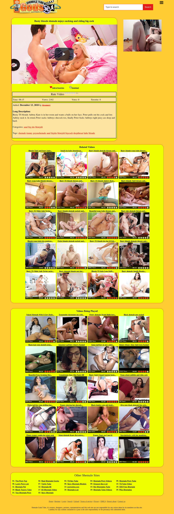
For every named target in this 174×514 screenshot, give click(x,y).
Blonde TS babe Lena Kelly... (102, 271)
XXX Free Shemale (127, 487)
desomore (46, 105)
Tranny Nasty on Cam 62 (102, 435)
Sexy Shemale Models (76, 484)
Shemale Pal (20, 487)
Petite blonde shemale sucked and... (71, 241)
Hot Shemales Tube (101, 487)
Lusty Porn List (22, 484)
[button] (64, 54)
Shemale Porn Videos (102, 481)
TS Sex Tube (72, 481)
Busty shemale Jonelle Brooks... (134, 271)
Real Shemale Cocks (50, 481)
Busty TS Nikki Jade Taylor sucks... (40, 271)
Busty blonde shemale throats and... (103, 151)
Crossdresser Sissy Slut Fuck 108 (71, 375)
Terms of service (86, 501)
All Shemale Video (49, 490)
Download (75, 88)
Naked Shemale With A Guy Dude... (40, 315)
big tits (31, 126)
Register (57, 501)
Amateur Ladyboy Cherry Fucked (71, 345)
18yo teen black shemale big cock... (133, 405)
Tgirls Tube (46, 484)
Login (64, 501)
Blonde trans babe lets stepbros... (40, 241)
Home (51, 501)
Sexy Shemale (47, 493)
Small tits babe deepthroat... (72, 151)
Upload (76, 501)
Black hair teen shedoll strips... (40, 345)
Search (148, 7)
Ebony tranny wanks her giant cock (40, 435)
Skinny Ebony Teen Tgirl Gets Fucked (134, 345)
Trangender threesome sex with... (71, 315)
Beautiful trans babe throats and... (102, 211)
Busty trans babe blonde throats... (40, 181)
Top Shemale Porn (23, 493)
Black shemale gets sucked (134, 315)
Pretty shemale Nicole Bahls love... (102, 315)
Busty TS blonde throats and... (71, 181)
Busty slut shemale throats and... (133, 211)
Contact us (121, 501)
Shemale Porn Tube (127, 481)
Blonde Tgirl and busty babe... (40, 151)
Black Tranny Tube (23, 490)
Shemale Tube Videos (102, 490)
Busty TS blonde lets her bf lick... (103, 241)
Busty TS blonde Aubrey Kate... (102, 181)
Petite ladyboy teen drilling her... (40, 405)
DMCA (103, 501)
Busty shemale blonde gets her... (71, 271)
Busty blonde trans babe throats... (134, 151)
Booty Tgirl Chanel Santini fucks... (102, 375)
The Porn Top (21, 481)
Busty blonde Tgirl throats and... (134, 181)
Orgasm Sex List (100, 484)
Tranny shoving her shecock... (71, 405)
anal (26, 126)
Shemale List (73, 490)
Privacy (96, 501)
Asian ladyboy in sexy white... (102, 345)
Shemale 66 (46, 487)
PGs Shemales (125, 490)
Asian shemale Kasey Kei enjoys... (71, 435)
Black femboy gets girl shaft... (102, 405)
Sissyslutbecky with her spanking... (133, 435)
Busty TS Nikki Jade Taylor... (40, 211)
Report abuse (111, 501)
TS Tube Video (125, 484)
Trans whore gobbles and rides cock (134, 375)
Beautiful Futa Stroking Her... (40, 375)
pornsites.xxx (73, 487)
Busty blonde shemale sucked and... (71, 211)
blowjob (39, 126)
